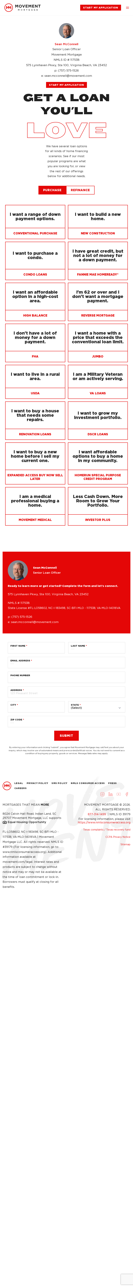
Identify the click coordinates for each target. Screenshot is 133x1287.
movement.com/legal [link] (18, 861)
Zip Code (16, 720)
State (75, 705)
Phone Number (20, 675)
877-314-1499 (97, 814)
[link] (22, 8)
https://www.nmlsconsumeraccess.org (104, 822)
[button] (127, 8)
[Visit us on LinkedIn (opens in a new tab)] (110, 794)
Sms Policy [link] (59, 783)
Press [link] (112, 783)
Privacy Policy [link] (37, 783)
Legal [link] (18, 783)
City (13, 705)
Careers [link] (20, 788)
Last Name (78, 646)
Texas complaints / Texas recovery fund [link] (106, 829)
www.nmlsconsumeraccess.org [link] (24, 852)
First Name (17, 646)
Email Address (20, 660)
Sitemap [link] (125, 844)
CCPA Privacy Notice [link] (117, 837)
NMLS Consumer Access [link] (88, 783)
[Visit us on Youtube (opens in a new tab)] (118, 794)
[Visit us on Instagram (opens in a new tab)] (102, 794)
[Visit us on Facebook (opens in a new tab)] (126, 794)
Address (16, 690)
